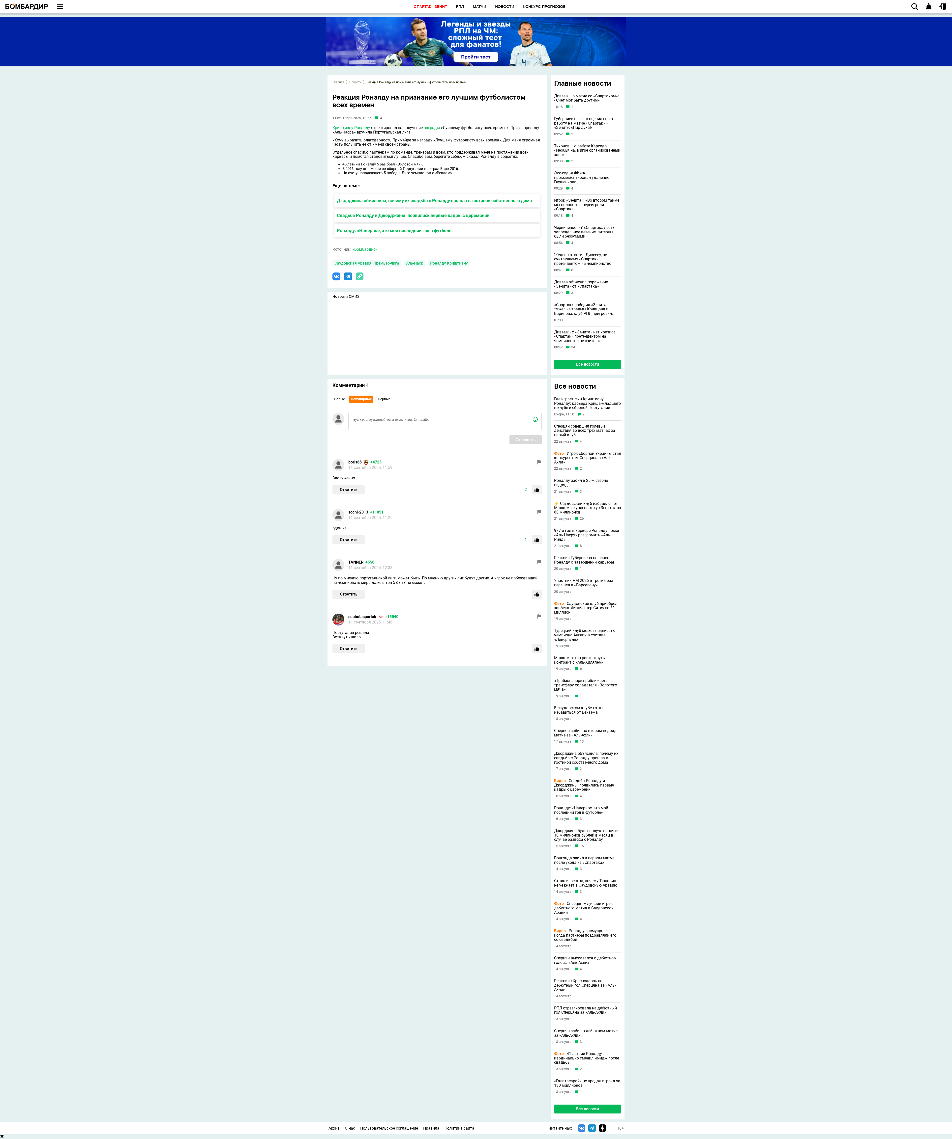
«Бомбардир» (365, 249)
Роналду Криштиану (449, 263)
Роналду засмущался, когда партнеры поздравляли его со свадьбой (585, 935)
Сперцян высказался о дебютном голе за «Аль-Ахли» (585, 960)
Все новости (587, 364)
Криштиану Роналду (351, 127)
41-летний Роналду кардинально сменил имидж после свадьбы (586, 1058)
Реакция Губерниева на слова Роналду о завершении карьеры (584, 560)
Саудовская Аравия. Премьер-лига (366, 263)
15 (582, 846)
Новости (355, 82)
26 (582, 518)
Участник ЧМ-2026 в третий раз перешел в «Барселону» (583, 582)
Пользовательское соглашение (389, 1128)
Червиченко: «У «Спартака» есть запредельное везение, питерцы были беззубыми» (584, 232)
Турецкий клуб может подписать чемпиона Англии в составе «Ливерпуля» (584, 635)
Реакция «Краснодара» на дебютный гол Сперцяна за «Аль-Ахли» (585, 985)
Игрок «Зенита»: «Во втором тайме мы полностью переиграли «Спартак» (586, 204)
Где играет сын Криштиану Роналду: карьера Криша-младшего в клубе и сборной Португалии (587, 403)
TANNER (355, 562)
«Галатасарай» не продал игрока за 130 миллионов (587, 1083)
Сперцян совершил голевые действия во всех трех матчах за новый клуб (584, 430)
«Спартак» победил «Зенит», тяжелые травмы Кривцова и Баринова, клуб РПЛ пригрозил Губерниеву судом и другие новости (587, 309)
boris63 (355, 462)
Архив (334, 1128)
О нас (350, 1128)
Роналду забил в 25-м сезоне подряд (581, 482)
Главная (338, 82)
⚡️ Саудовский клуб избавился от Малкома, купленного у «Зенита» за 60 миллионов (587, 508)
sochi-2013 (358, 512)
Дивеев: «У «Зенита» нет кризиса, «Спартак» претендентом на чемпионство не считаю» (585, 336)
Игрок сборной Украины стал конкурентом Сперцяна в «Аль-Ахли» (587, 457)
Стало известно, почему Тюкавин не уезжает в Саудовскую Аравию (585, 883)
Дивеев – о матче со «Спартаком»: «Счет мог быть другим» (586, 98)
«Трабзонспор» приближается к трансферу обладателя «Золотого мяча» (585, 685)
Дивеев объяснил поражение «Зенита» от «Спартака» (581, 284)
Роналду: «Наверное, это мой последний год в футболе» (395, 230)
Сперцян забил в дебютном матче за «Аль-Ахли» (586, 1033)
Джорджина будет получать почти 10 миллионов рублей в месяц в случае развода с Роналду (586, 835)
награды (432, 127)
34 (573, 347)
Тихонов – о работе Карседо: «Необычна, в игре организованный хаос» (587, 150)
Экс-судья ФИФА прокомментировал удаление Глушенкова (581, 177)
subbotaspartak (362, 616)
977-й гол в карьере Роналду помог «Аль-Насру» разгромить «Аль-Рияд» (587, 535)
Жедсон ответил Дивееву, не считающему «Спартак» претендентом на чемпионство (582, 259)
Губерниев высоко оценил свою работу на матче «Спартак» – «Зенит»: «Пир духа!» (583, 123)
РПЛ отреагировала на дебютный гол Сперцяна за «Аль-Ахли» (585, 1010)
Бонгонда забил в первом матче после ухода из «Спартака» (584, 860)
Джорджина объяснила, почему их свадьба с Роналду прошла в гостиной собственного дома (434, 200)
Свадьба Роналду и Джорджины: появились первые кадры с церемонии (413, 215)
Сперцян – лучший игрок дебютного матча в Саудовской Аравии (584, 908)
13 (582, 741)
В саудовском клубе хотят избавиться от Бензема (578, 710)
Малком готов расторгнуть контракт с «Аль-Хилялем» (579, 660)
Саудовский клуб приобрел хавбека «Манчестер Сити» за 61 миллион (585, 608)
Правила (431, 1128)
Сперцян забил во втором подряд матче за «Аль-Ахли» (585, 733)
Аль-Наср (414, 263)
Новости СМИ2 (345, 296)
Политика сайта (459, 1128)
